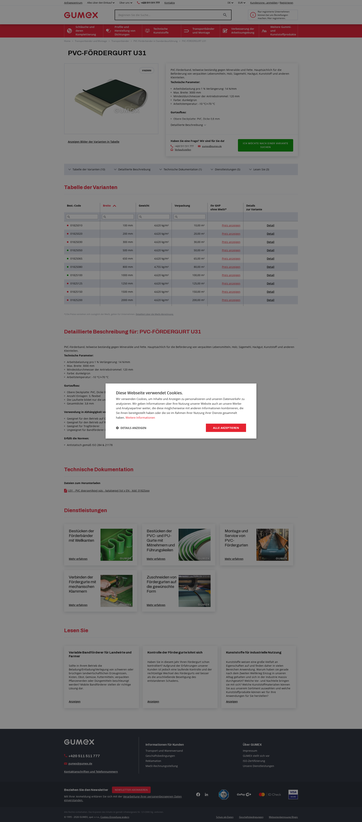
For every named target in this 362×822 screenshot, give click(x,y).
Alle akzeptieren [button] (226, 427)
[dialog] (181, 411)
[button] (131, 428)
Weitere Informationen (140, 417)
